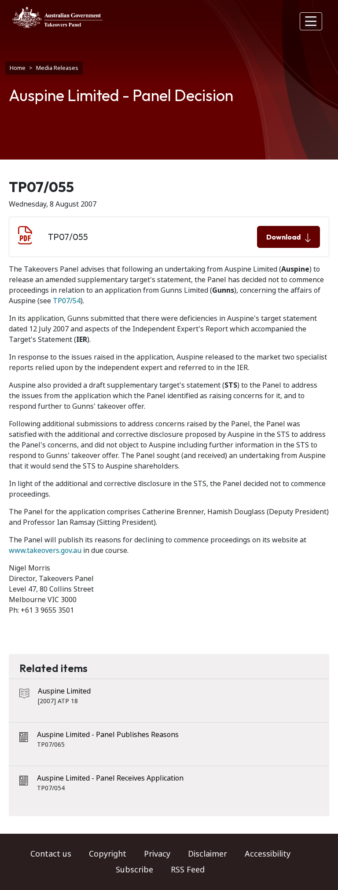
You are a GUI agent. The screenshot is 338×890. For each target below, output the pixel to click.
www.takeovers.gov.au (45, 550)
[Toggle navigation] (311, 21)
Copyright (107, 854)
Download (283, 236)
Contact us (50, 854)
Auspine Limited (64, 691)
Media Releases (57, 68)
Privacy (157, 854)
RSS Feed (188, 869)
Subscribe (134, 869)
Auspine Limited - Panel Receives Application (110, 778)
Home (18, 68)
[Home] (57, 17)
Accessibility (267, 854)
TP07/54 (67, 301)
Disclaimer (207, 854)
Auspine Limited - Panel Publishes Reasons (108, 735)
